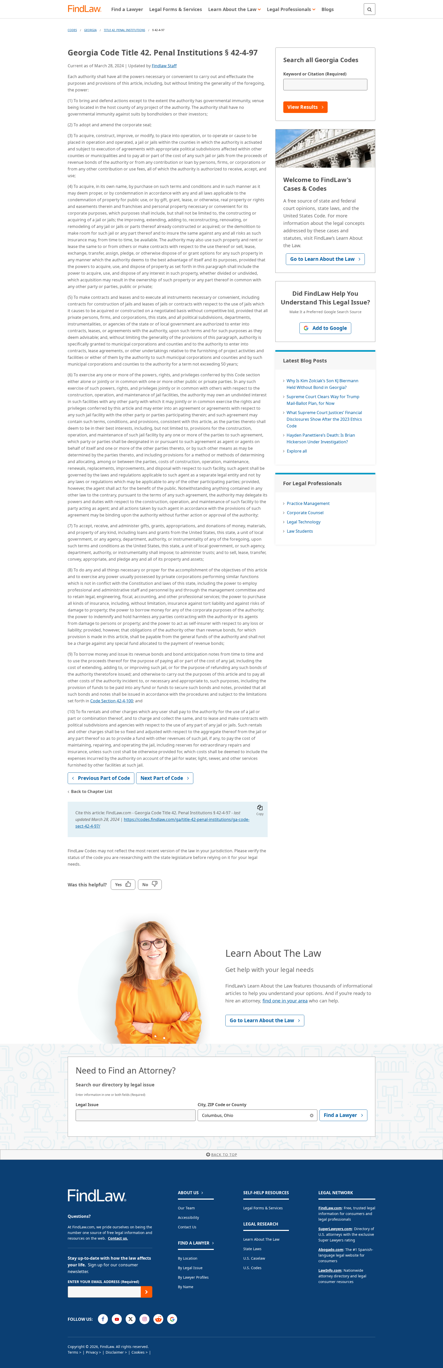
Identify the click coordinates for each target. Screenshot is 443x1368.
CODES (72, 30)
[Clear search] (311, 1115)
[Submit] (146, 1292)
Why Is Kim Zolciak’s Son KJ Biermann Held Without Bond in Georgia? (322, 384)
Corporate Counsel (305, 512)
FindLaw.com (330, 1208)
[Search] (369, 9)
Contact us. (118, 1238)
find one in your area (285, 1001)
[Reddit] (158, 1319)
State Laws (252, 1248)
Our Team (186, 1208)
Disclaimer (115, 1352)
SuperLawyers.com (335, 1228)
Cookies (138, 1352)
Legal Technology (303, 522)
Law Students (300, 531)
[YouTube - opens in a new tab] (117, 1319)
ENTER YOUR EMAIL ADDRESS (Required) (103, 1281)
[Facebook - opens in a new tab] (103, 1319)
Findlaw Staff (164, 66)
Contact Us (187, 1226)
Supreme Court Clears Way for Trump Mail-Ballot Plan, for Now (323, 400)
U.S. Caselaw (254, 1258)
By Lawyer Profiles (193, 1277)
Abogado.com (330, 1249)
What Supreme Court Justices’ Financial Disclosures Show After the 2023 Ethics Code (324, 419)
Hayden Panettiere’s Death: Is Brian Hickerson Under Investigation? (321, 438)
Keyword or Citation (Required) (314, 74)
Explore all (297, 451)
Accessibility (188, 1217)
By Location (187, 1258)
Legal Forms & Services (263, 1208)
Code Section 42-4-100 (111, 701)
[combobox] (136, 1115)
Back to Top (224, 1154)
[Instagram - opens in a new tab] (144, 1319)
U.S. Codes (252, 1267)
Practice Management (308, 503)
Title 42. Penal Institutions (124, 30)
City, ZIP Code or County (222, 1104)
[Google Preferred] (172, 1319)
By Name (185, 1286)
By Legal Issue (190, 1267)
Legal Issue (87, 1104)
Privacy (92, 1352)
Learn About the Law (261, 1239)
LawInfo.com (329, 1270)
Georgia (90, 30)
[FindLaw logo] (87, 9)
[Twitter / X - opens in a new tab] (131, 1319)
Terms (73, 1352)
